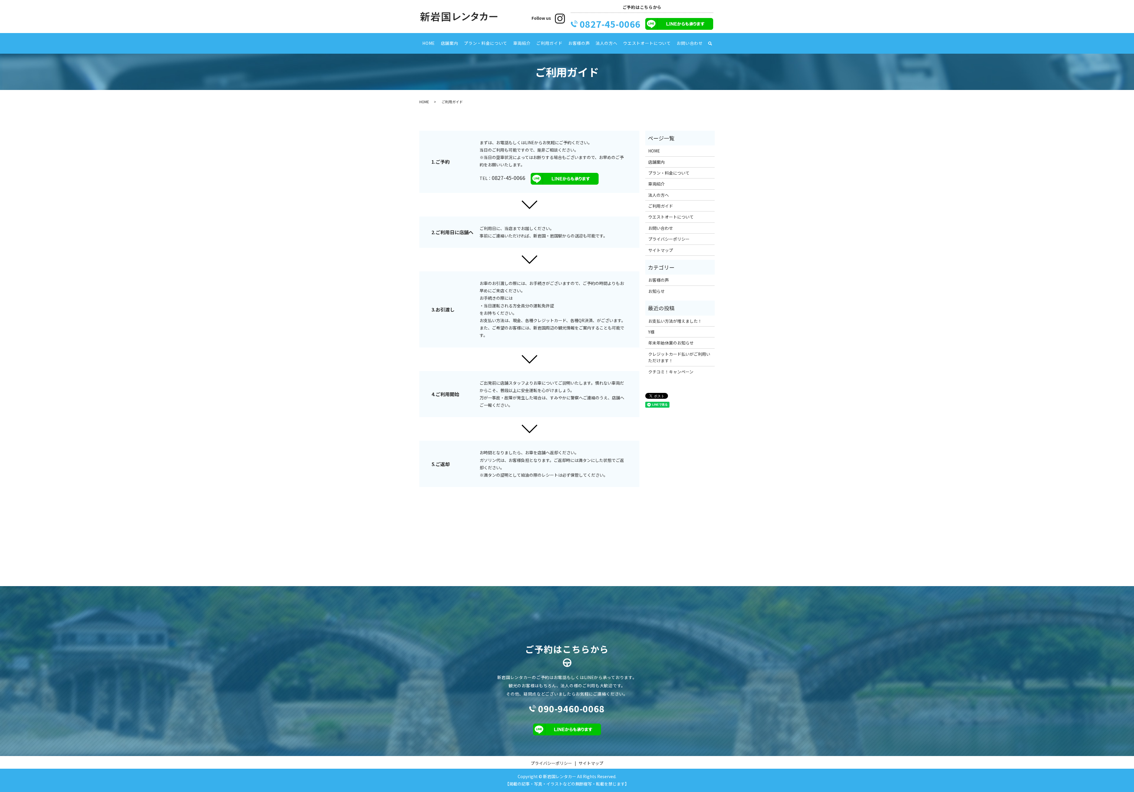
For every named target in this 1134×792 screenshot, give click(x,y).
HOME (428, 43)
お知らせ (656, 291)
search (710, 43)
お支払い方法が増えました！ (675, 321)
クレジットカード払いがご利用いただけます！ (679, 357)
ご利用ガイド (549, 43)
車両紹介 (522, 43)
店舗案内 (449, 43)
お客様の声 (579, 43)
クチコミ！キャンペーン (670, 372)
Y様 (651, 332)
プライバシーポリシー (669, 239)
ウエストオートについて (647, 43)
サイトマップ (660, 250)
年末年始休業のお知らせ (671, 343)
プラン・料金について (485, 43)
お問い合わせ (690, 43)
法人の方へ (606, 43)
